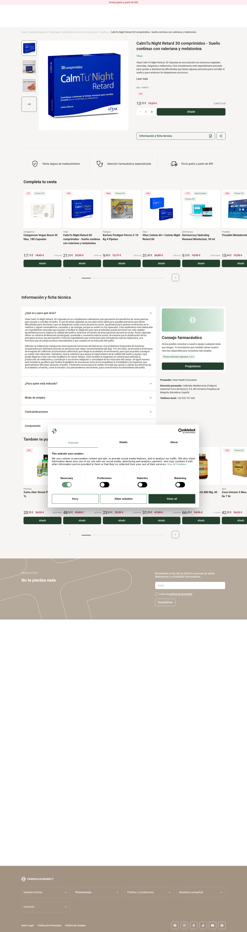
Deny (75, 498)
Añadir (42, 263)
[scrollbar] (123, 278)
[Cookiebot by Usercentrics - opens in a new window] (180, 431)
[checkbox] (156, 594)
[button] (97, 892)
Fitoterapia (54, 32)
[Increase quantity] (151, 112)
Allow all (172, 498)
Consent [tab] (73, 442)
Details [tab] (123, 442)
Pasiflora (104, 32)
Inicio (24, 32)
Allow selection (123, 498)
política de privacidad (180, 594)
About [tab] (174, 442)
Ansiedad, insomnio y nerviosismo (79, 32)
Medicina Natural (38, 32)
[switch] (104, 484)
